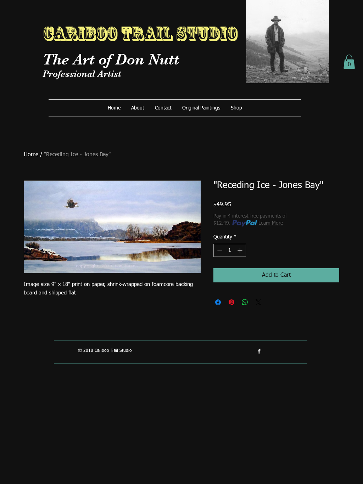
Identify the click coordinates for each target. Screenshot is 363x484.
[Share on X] (258, 302)
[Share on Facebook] (218, 302)
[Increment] (240, 250)
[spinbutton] (229, 250)
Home (31, 155)
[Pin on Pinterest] (231, 302)
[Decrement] (218, 250)
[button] (349, 62)
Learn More (270, 223)
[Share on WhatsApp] (245, 302)
